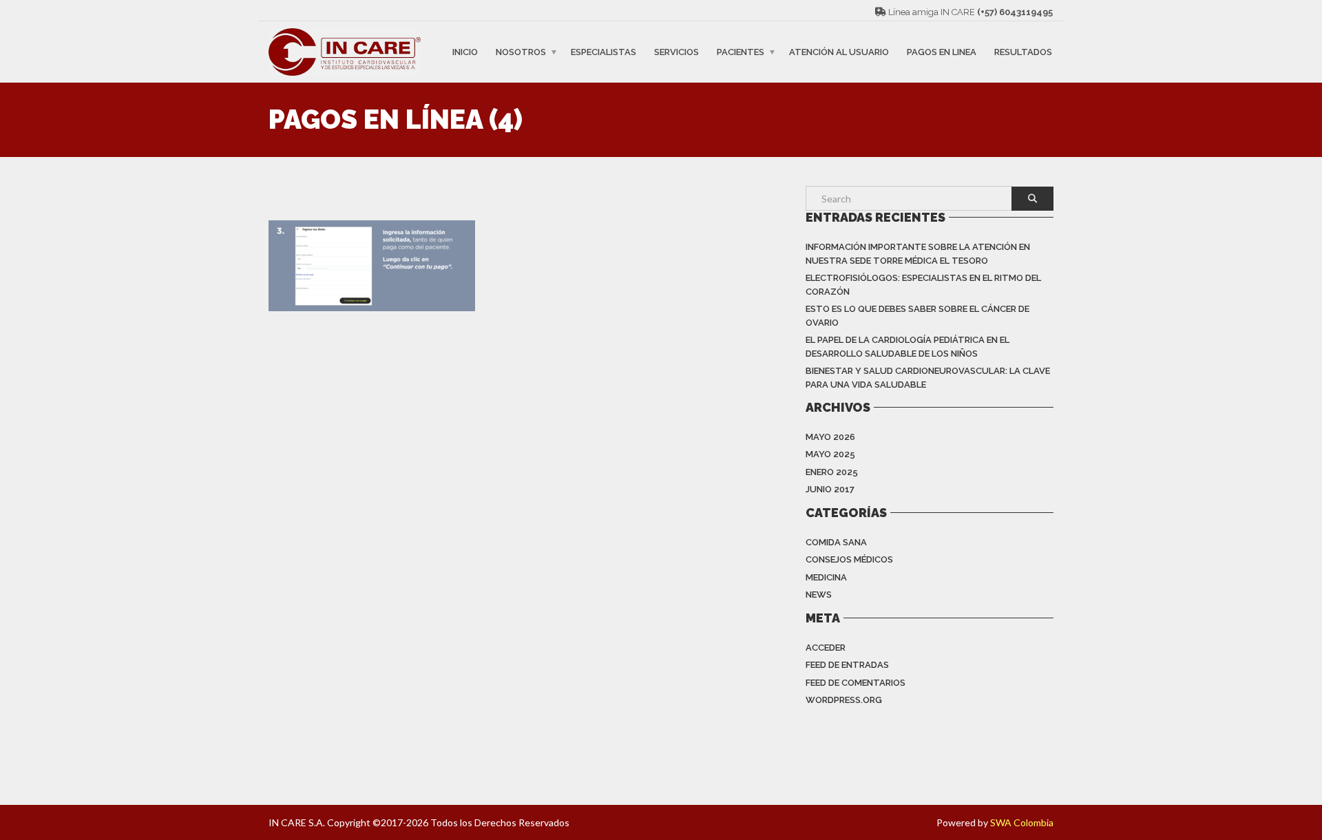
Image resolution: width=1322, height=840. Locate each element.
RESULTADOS (1023, 52)
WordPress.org (844, 700)
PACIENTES (740, 52)
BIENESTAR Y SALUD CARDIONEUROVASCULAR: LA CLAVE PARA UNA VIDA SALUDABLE (928, 378)
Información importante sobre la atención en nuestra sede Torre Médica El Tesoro (918, 254)
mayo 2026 (830, 437)
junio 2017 (830, 489)
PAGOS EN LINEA (941, 52)
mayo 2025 (830, 454)
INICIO (465, 52)
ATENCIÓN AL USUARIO (839, 52)
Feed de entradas (847, 665)
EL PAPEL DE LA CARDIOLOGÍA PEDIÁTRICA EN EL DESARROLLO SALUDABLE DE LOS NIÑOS (907, 347)
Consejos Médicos (849, 559)
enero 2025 (832, 472)
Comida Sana (836, 542)
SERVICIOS (676, 52)
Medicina (826, 577)
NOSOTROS (521, 52)
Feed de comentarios (855, 683)
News (819, 594)
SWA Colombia (1021, 822)
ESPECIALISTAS (603, 52)
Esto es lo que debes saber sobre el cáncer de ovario (917, 316)
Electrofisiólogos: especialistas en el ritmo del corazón (923, 285)
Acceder (826, 647)
